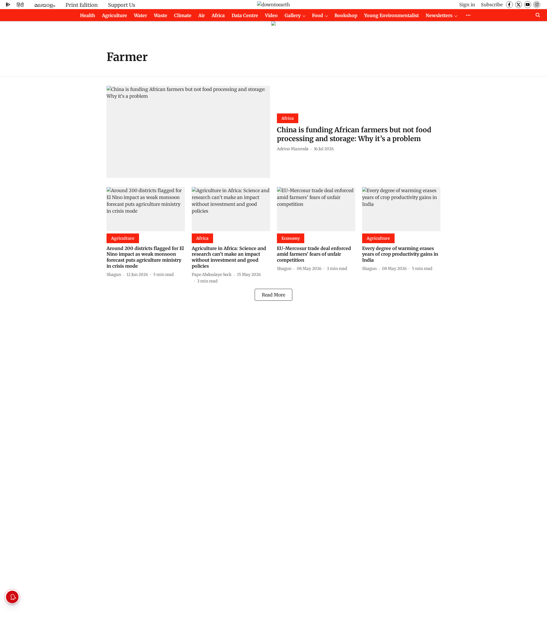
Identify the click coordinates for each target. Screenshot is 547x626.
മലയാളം (44, 5)
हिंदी (20, 5)
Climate (182, 15)
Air (201, 15)
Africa (218, 15)
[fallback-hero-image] (188, 132)
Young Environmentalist (391, 15)
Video (271, 15)
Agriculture (114, 15)
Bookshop (345, 15)
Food (317, 15)
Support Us (121, 5)
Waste (160, 15)
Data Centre (245, 15)
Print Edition (82, 5)
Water (140, 15)
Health (87, 15)
